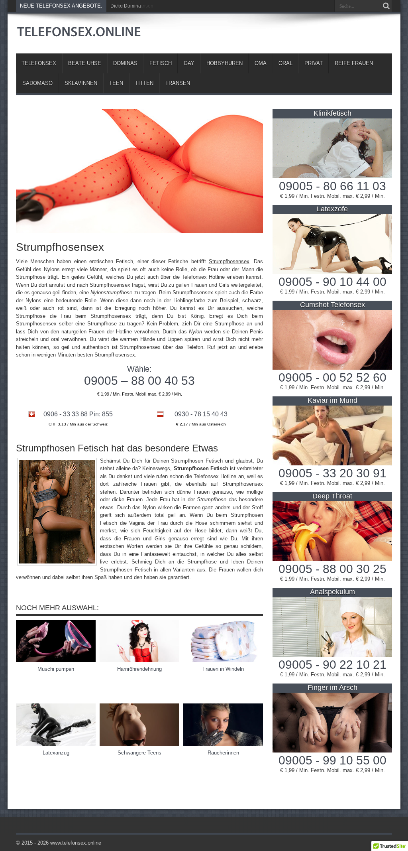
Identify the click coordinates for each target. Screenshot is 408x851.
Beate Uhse (84, 63)
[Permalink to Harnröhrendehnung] (139, 660)
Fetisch (160, 63)
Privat (313, 63)
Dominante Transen (131, 6)
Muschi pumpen (55, 669)
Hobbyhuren (224, 63)
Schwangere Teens (139, 753)
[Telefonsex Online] (79, 33)
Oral (285, 63)
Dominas (125, 63)
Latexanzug (56, 753)
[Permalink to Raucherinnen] (223, 744)
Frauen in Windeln (223, 669)
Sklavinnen (81, 83)
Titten (144, 83)
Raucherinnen (223, 753)
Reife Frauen (354, 63)
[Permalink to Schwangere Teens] (139, 744)
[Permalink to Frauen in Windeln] (223, 660)
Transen (177, 83)
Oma (261, 63)
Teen (116, 83)
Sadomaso (37, 83)
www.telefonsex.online (75, 843)
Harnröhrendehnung (139, 669)
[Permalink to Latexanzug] (56, 744)
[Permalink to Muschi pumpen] (56, 660)
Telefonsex (39, 63)
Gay (189, 63)
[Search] (386, 6)
